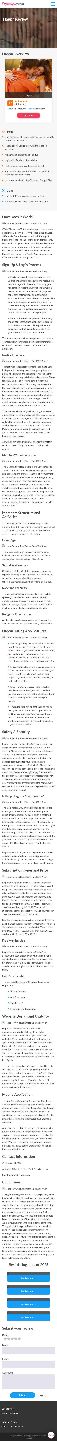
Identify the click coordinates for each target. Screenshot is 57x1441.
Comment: (7, 1372)
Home (4, 1413)
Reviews (14, 1413)
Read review (29, 1278)
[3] (12, 1338)
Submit (22, 1395)
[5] (19, 1338)
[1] (5, 1338)
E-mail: (5, 1358)
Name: (5, 1345)
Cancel (42, 1395)
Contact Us (6, 1426)
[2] (8, 1338)
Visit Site (28, 115)
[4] (15, 1338)
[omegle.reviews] (13, 4)
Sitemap (19, 1426)
